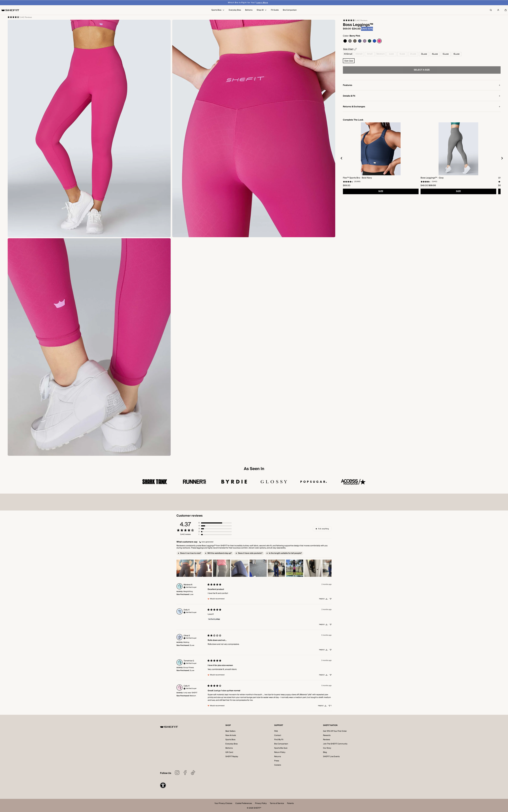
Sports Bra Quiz (280, 748)
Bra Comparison (281, 743)
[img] (206, 542)
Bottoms (229, 748)
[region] (422, 158)
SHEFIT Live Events (331, 756)
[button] (506, 10)
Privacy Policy (261, 803)
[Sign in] (498, 10)
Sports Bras (230, 739)
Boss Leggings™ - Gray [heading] (432, 178)
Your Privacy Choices (223, 803)
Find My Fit (278, 739)
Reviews (326, 739)
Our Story (327, 748)
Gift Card (229, 752)
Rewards (326, 735)
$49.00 (424, 185)
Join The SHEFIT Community (335, 743)
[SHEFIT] (10, 10)
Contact (277, 735)
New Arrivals (230, 735)
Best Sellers (230, 731)
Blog (325, 752)
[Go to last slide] (341, 158)
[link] (19, 17)
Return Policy (279, 752)
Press (276, 760)
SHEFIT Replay (231, 756)
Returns (277, 756)
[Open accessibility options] (163, 785)
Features (347, 85)
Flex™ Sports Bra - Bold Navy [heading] (357, 178)
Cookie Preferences (243, 803)
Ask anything (323, 529)
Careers (277, 765)
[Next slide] (502, 158)
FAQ (276, 731)
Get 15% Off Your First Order (335, 731)
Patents (290, 803)
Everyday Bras (231, 743)
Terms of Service (277, 803)
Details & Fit (349, 96)
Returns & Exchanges (354, 106)
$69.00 (346, 185)
